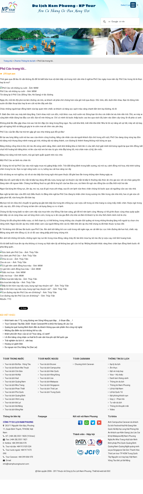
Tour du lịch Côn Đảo (13, 371)
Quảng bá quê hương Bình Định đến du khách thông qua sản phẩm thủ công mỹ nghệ (43, 327)
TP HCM (123, 453)
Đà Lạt (119, 460)
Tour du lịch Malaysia (48, 382)
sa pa (110, 450)
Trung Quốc (132, 453)
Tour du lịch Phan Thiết (14, 389)
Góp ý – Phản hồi (116, 399)
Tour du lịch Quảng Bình (14, 395)
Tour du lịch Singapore (49, 385)
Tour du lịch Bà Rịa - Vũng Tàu (17, 364)
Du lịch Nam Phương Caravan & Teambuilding (11, 7)
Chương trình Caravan (84, 364)
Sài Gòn (126, 450)
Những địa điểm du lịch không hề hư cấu (23, 330)
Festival (117, 425)
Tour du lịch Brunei (47, 364)
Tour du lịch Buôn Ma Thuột (16, 368)
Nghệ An (111, 439)
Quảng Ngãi (124, 446)
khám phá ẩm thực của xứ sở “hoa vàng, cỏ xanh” (27, 334)
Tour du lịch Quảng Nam (15, 382)
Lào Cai (137, 432)
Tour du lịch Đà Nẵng (13, 406)
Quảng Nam (113, 446)
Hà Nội (116, 429)
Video (112, 409)
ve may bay (124, 457)
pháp (114, 443)
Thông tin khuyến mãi (119, 406)
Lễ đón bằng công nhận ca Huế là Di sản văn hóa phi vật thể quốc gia (36, 337)
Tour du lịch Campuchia (49, 368)
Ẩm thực (113, 368)
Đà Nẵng (126, 460)
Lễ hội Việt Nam (116, 389)
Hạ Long (122, 429)
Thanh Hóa (134, 450)
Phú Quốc (121, 443)
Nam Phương (130, 436)
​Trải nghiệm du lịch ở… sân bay (19, 340)
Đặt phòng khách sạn (118, 395)
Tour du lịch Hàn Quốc (49, 371)
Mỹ (122, 436)
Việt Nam (133, 457)
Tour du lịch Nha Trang (14, 385)
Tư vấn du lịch (115, 402)
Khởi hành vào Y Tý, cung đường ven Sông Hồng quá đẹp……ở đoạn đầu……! (39, 320)
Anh (110, 422)
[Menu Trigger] (133, 5)
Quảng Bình (131, 443)
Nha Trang (120, 439)
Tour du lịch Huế (11, 378)
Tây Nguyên (113, 457)
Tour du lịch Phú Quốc (14, 392)
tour (118, 453)
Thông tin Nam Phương (119, 385)
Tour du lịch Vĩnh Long (14, 399)
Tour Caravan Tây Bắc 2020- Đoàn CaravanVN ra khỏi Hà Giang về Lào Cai (39, 324)
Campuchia (117, 422)
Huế (123, 425)
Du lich (111, 425)
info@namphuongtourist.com (16, 464)
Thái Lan (111, 453)
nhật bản (129, 439)
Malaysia (117, 436)
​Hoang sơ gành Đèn (14, 344)
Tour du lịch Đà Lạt (12, 402)
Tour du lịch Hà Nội (12, 375)
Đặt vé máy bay (116, 371)
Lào (131, 432)
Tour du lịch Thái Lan (48, 389)
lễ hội (110, 436)
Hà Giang (129, 425)
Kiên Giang (124, 432)
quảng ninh (134, 446)
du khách (134, 422)
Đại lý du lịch (114, 364)
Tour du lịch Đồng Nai (13, 409)
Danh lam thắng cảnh (118, 378)
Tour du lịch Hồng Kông (49, 375)
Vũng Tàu (112, 460)
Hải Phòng (131, 429)
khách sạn (115, 432)
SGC (108, 471)
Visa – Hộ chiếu (116, 375)
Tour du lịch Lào (46, 378)
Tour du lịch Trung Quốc (49, 392)
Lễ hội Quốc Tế (115, 392)
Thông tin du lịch (116, 382)
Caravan (126, 422)
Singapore (117, 450)
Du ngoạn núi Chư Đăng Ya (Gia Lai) (21, 347)
